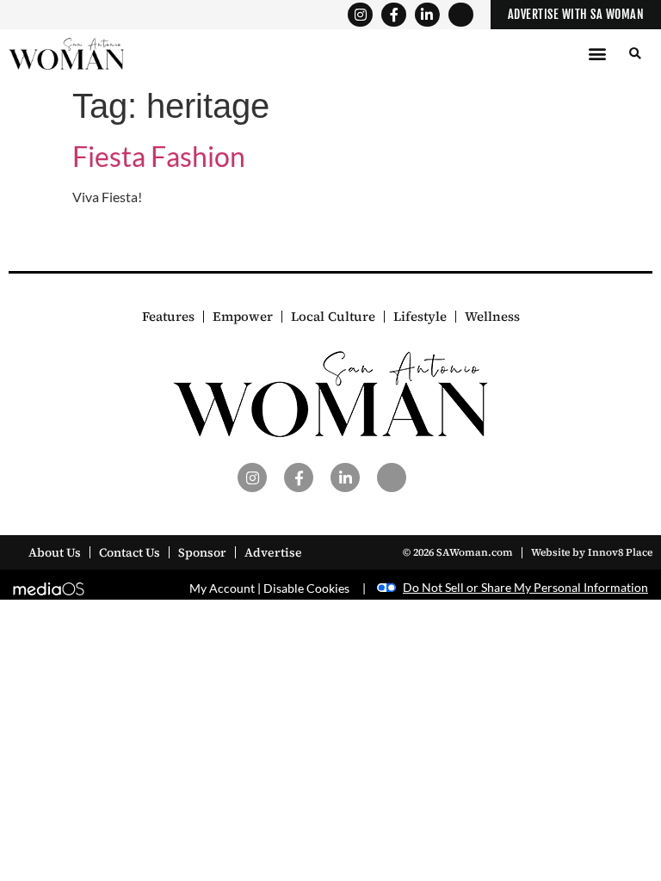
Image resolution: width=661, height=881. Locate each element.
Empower (243, 316)
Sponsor (202, 552)
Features (168, 316)
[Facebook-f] (393, 15)
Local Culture (333, 316)
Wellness (492, 316)
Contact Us (129, 552)
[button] (597, 54)
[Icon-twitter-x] (460, 15)
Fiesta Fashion (158, 156)
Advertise (273, 552)
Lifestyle (420, 316)
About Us (54, 552)
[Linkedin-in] (427, 15)
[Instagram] (360, 15)
